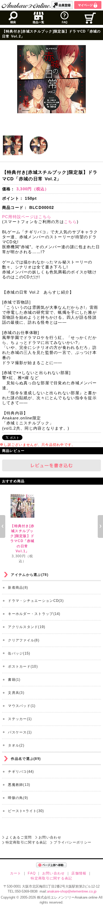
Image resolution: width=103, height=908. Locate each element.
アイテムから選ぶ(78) (29, 575)
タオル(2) (16, 745)
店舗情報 (78, 873)
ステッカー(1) (20, 719)
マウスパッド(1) (22, 706)
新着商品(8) (18, 588)
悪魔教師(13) (19, 785)
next (100, 526)
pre (2, 526)
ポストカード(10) (23, 666)
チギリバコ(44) (21, 772)
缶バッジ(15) (19, 653)
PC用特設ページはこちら (26, 216)
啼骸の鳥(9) (18, 798)
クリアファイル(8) (23, 640)
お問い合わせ (50, 837)
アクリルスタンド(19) (26, 627)
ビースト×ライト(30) (26, 811)
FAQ (32, 873)
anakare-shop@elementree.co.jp (71, 891)
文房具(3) (16, 693)
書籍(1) (14, 680)
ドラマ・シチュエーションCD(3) (36, 601)
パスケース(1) (20, 732)
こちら (70, 221)
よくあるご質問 (19, 837)
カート (15, 873)
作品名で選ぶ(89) (26, 759)
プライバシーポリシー (72, 842)
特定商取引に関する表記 (26, 842)
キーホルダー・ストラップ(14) (34, 614)
